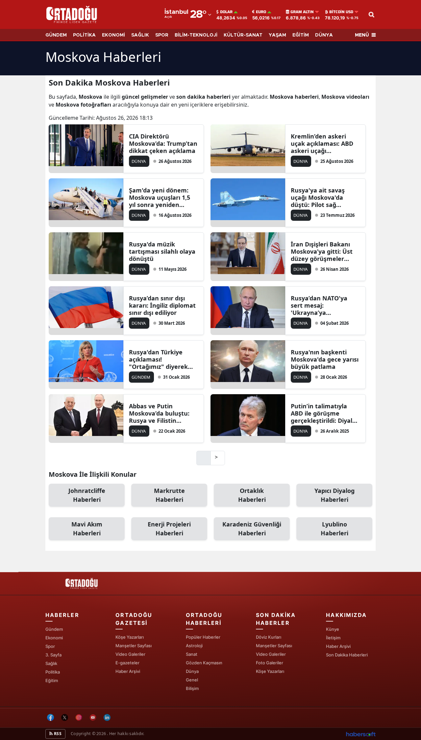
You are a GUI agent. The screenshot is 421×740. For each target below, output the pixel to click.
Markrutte (169, 495)
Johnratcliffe (86, 495)
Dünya (192, 671)
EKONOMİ (113, 35)
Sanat (191, 654)
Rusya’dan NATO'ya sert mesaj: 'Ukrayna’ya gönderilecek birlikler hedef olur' (322, 305)
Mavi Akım (86, 528)
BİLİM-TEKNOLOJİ (196, 35)
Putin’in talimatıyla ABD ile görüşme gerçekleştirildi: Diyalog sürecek (325, 413)
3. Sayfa (53, 654)
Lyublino (334, 528)
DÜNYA (324, 35)
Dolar (226, 12)
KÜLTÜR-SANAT (243, 35)
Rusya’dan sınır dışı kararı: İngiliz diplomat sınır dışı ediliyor (162, 305)
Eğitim (51, 680)
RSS (57, 733)
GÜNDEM (56, 35)
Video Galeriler (130, 654)
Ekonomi (54, 637)
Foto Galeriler (269, 662)
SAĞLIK (140, 35)
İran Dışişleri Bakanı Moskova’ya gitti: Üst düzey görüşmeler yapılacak (322, 251)
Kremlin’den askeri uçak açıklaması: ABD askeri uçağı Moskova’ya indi (322, 143)
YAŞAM (277, 35)
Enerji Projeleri (169, 528)
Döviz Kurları (268, 637)
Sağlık (51, 663)
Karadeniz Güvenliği (251, 528)
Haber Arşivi (127, 671)
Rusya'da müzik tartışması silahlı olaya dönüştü (162, 251)
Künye (332, 629)
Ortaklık (252, 495)
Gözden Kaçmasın (204, 662)
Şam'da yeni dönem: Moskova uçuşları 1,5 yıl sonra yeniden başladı (159, 197)
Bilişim (192, 688)
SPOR (161, 35)
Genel (192, 679)
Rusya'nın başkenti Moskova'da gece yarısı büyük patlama (325, 359)
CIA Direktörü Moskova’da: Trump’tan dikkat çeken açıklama (163, 143)
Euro (261, 12)
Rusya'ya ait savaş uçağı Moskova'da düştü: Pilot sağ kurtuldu (318, 197)
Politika (52, 672)
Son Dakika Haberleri (347, 654)
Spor (50, 646)
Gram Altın (302, 12)
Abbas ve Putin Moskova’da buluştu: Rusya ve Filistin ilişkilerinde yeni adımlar (159, 413)
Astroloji (194, 645)
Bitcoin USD (341, 12)
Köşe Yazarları (129, 637)
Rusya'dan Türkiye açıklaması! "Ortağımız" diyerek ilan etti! (158, 359)
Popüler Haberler (203, 637)
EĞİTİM (300, 35)
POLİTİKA (84, 35)
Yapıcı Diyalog (334, 495)
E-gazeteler (127, 662)
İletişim (333, 637)
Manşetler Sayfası (133, 645)
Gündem (54, 629)
